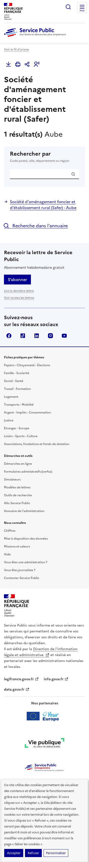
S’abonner (17, 279)
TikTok (23, 336)
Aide (7, 554)
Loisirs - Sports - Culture (21, 436)
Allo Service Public (17, 503)
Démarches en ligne (18, 464)
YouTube (64, 336)
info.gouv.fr (54, 679)
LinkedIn (37, 336)
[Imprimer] (17, 64)
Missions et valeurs (17, 546)
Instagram (50, 336)
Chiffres (9, 531)
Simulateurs (12, 479)
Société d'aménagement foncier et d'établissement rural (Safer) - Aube (43, 205)
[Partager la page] (27, 64)
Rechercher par (39, 156)
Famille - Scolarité (16, 373)
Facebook (9, 336)
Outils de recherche (18, 495)
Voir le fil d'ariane (16, 49)
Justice (8, 420)
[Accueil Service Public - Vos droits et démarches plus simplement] (36, 37)
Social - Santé (13, 381)
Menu (82, 11)
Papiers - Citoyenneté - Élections (27, 365)
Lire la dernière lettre (19, 291)
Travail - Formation (17, 389)
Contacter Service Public (21, 578)
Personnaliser (56, 853)
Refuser (33, 853)
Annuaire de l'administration (24, 511)
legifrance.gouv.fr (19, 679)
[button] (36, 64)
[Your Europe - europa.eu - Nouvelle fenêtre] (44, 716)
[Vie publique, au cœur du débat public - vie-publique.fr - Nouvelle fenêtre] (44, 744)
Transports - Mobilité (19, 404)
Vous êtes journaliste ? (19, 570)
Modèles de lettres (17, 487)
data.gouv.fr (14, 689)
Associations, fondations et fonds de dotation (36, 444)
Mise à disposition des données (26, 538)
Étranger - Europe (16, 428)
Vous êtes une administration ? (25, 562)
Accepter (14, 853)
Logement (11, 397)
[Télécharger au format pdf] (8, 64)
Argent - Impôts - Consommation (27, 412)
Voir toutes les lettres (19, 298)
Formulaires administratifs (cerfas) (28, 471)
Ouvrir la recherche (68, 7)
